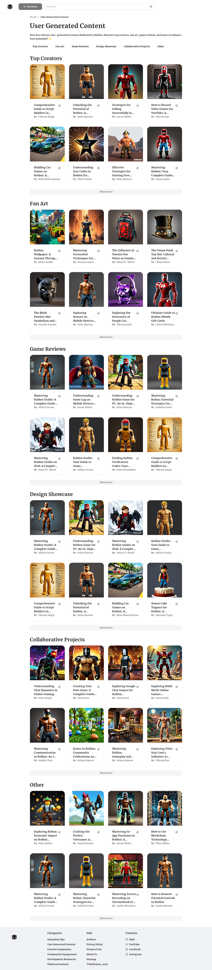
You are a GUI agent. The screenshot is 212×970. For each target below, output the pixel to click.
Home (33, 17)
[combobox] (98, 7)
